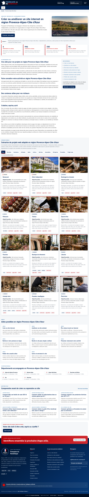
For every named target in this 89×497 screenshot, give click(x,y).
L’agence (32, 452)
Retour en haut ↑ (61, 495)
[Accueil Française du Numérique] (9, 3)
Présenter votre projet (8, 35)
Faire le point (7, 430)
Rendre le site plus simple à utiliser (72, 72)
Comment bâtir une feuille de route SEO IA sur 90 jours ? (15, 395)
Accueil (2, 10)
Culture (34, 152)
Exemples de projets (35, 460)
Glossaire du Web (34, 471)
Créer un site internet (69, 63)
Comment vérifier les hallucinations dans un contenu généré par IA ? (44, 395)
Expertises (32, 462)
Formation (62, 152)
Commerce (15, 152)
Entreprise (55, 152)
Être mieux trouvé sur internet (71, 67)
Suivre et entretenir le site (70, 79)
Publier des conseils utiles (70, 76)
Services (41, 152)
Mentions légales (53, 495)
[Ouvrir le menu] (3, 7)
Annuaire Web (33, 468)
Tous (3, 152)
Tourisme (9, 152)
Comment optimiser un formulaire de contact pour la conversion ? (73, 409)
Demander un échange (69, 87)
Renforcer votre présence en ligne (72, 70)
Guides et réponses (34, 473)
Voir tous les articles (83, 388)
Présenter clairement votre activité (72, 74)
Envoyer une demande (79, 463)
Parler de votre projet (79, 440)
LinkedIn (4, 474)
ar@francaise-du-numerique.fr (77, 459)
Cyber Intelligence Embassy (23, 491)
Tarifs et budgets (34, 457)
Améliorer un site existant (70, 65)
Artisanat (23, 152)
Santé (29, 152)
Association (48, 152)
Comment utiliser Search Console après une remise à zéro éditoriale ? (15, 409)
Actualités (32, 475)
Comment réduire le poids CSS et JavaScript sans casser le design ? (44, 409)
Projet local (70, 152)
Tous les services (34, 455)
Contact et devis (34, 478)
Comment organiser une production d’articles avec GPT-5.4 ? (73, 395)
